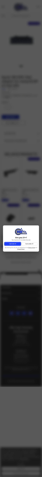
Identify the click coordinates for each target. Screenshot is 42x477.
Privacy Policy (20, 249)
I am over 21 (12, 244)
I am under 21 (29, 244)
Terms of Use (31, 247)
